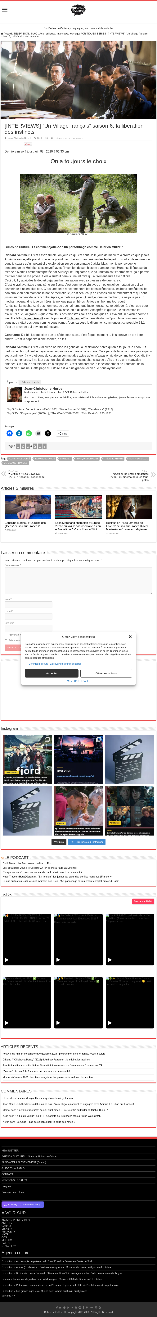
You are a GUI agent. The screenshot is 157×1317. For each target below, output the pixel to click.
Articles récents (30, 382)
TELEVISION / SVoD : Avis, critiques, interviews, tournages (47, 33)
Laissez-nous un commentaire (69, 138)
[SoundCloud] (91, 1307)
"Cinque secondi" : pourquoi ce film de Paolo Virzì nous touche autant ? (42, 872)
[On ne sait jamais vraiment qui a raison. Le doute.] (27, 759)
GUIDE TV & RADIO (13, 1168)
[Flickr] (72, 1307)
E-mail (9, 611)
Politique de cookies (13, 1192)
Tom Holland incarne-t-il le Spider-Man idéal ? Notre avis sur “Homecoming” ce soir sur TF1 (53, 1065)
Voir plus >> (8, 1295)
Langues (6, 1186)
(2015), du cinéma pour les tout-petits (129, 475)
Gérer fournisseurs (38, 664)
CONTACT (7, 1174)
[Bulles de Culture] (78, 9)
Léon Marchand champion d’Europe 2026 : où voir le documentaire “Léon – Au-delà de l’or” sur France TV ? (78, 526)
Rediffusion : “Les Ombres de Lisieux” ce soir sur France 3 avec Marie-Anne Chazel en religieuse (127, 526)
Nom (8, 599)
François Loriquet (87, 459)
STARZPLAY (9, 1246)
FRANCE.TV (9, 1231)
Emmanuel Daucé (45, 459)
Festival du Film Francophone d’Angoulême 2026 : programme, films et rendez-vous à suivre (54, 1053)
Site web (9, 623)
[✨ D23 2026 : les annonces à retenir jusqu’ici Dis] (78, 759)
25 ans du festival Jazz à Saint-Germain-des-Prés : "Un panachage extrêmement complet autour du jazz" (61, 881)
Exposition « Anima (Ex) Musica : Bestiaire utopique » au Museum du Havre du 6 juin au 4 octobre (56, 1267)
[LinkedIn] (68, 1307)
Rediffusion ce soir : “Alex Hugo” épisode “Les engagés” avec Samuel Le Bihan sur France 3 (82, 1104)
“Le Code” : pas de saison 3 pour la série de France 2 (45, 1121)
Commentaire (13, 565)
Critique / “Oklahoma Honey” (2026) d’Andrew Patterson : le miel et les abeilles (46, 1059)
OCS (4, 1237)
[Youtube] (75, 1307)
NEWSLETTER (10, 1150)
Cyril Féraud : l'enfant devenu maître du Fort (27, 863)
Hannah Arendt (32, 318)
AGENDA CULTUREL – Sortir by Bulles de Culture (29, 1156)
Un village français (15, 463)
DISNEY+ (7, 1228)
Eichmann (73, 318)
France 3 (65, 459)
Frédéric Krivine (113, 459)
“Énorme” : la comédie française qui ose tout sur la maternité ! (37, 1071)
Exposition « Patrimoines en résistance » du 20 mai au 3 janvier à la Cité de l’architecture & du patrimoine (60, 1285)
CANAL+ (6, 1225)
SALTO (6, 1243)
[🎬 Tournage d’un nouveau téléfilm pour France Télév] (129, 759)
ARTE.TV (7, 1223)
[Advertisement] (78, 691)
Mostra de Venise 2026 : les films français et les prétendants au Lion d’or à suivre (48, 1077)
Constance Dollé (19, 459)
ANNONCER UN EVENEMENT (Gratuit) (24, 1162)
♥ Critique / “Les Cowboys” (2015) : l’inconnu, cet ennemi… (27, 474)
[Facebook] (57, 1307)
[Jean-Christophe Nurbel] (14, 394)
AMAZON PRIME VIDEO (16, 1220)
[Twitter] (60, 1307)
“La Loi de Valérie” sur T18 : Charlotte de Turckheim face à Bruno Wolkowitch (58, 1115)
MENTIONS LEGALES (78, 681)
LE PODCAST (17, 857)
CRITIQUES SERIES (94, 33)
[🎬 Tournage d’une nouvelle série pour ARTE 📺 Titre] (27, 811)
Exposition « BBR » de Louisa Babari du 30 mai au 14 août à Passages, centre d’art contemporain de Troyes (62, 1273)
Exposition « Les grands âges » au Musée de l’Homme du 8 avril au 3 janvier (44, 1291)
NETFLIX (7, 1240)
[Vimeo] (87, 1307)
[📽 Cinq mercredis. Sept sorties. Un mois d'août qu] (129, 811)
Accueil (7, 33)
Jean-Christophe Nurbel (19, 138)
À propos (12, 382)
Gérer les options (106, 673)
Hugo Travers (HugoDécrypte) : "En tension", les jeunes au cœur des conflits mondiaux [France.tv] (57, 876)
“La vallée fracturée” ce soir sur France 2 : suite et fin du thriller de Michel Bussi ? (62, 1110)
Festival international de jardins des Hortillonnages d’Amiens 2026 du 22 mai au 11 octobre (52, 1279)
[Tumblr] (83, 1307)
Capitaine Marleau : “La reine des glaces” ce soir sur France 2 (25, 524)
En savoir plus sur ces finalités (65, 664)
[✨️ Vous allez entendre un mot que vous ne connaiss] (78, 811)
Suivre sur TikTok (143, 901)
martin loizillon (138, 459)
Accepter (51, 673)
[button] (130, 637)
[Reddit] (80, 1307)
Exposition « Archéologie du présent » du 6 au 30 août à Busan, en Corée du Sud (47, 1261)
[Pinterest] (64, 1307)
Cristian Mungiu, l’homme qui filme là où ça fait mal (44, 1098)
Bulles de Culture (79, 392)
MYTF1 (6, 1234)
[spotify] (99, 1307)
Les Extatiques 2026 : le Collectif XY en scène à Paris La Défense (40, 867)
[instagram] (95, 1307)
